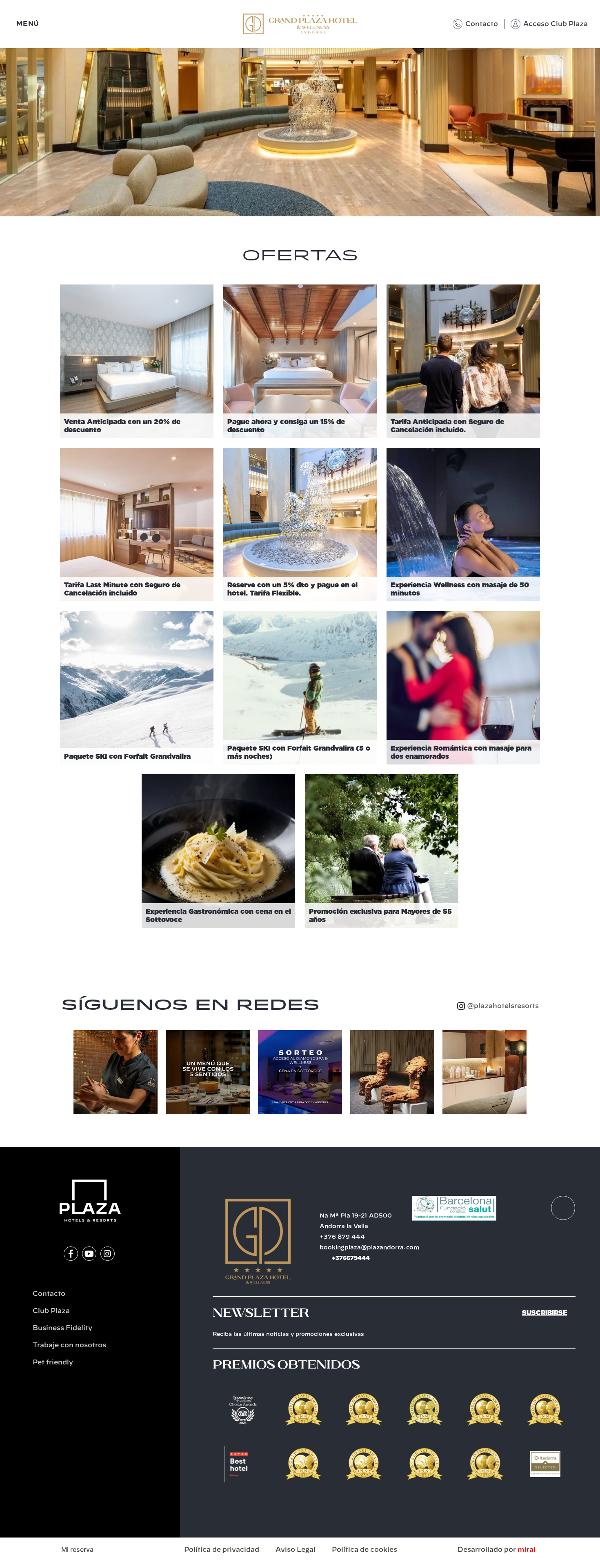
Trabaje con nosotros (69, 1345)
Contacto (481, 24)
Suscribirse (544, 1313)
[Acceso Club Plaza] (515, 24)
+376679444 (351, 1258)
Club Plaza (51, 1311)
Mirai (527, 1549)
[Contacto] (457, 24)
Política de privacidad (221, 1549)
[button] (65, 1072)
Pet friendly (53, 1362)
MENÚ (27, 24)
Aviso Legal (296, 1549)
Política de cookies (364, 1549)
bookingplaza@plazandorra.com (370, 1248)
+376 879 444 (342, 1237)
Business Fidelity (62, 1328)
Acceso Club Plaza (555, 24)
